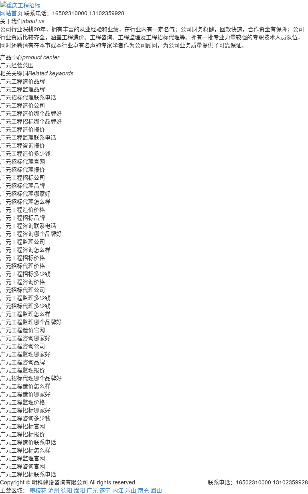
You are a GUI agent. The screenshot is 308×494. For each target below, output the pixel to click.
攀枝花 (38, 490)
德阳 (66, 490)
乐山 (130, 490)
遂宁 (105, 490)
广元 (92, 490)
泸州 (53, 490)
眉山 (156, 490)
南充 (143, 490)
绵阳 (79, 490)
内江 (118, 490)
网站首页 (11, 13)
